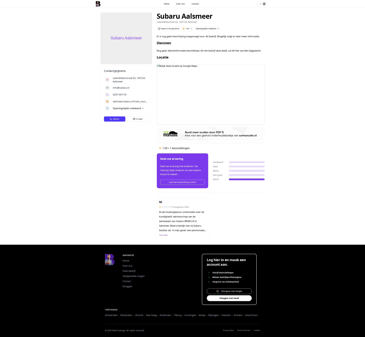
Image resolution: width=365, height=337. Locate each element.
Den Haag (151, 315)
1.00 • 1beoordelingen (176, 148)
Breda (202, 315)
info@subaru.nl (121, 87)
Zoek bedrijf (129, 271)
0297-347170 (119, 94)
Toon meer (163, 235)
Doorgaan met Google (231, 291)
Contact (195, 3)
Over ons (180, 3)
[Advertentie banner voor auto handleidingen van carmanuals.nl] (211, 134)
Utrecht (139, 315)
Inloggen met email (229, 298)
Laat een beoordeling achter (182, 182)
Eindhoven (165, 315)
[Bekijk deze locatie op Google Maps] (211, 94)
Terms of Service (243, 330)
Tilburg (178, 315)
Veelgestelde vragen (134, 276)
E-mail (139, 119)
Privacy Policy (228, 330)
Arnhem (238, 315)
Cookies (257, 330)
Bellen (116, 119)
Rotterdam (126, 315)
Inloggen (127, 286)
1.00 (187, 28)
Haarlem (226, 315)
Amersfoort (251, 315)
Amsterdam (111, 315)
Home (166, 3)
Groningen (190, 315)
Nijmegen (213, 315)
